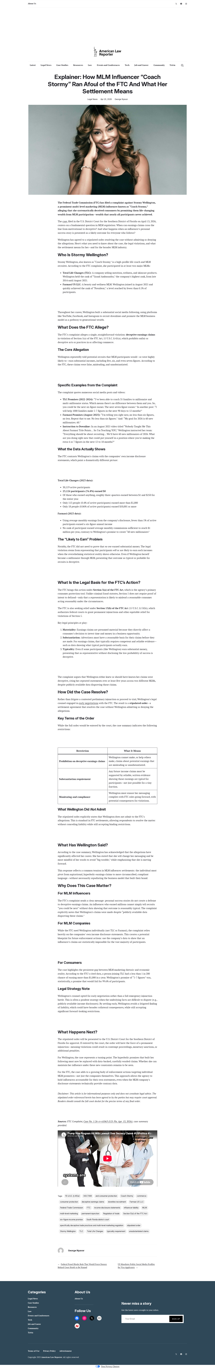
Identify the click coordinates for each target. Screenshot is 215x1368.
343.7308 (87, 1196)
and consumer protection (106, 1196)
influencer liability (131, 1207)
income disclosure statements (107, 1207)
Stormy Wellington (68, 1231)
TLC (81, 1231)
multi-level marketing (69, 1213)
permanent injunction (90, 1213)
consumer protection (69, 1202)
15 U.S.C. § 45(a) (72, 1196)
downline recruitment (117, 1202)
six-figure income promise (71, 1219)
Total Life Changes (95, 1231)
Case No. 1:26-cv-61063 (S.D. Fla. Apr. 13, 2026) (107, 1121)
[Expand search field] (182, 65)
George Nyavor (121, 99)
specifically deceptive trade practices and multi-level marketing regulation (91, 1225)
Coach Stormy (127, 1196)
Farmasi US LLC (137, 1202)
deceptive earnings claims (93, 1202)
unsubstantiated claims (139, 1231)
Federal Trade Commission (71, 1207)
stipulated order (133, 1225)
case (64, 221)
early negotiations (88, 703)
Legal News (92, 99)
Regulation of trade (111, 1213)
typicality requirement (116, 1231)
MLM (144, 1207)
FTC (88, 1207)
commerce (141, 1196)
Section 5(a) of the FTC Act (135, 1213)
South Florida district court (97, 1219)
